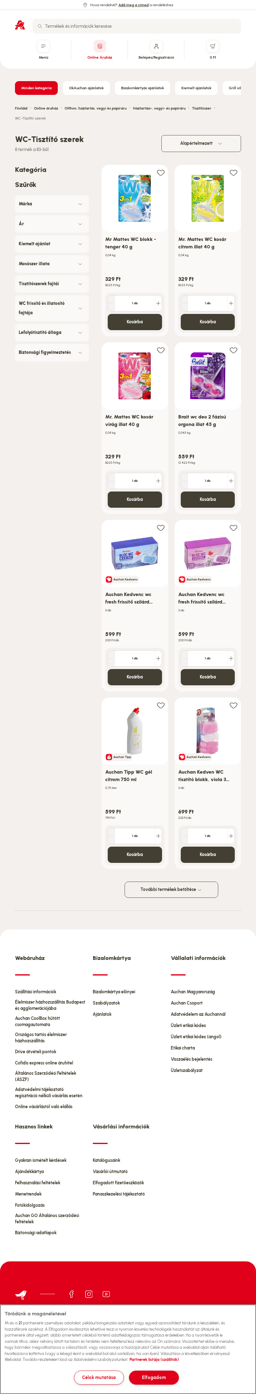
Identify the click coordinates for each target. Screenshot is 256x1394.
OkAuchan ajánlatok (86, 88)
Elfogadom (154, 1377)
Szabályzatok (106, 1003)
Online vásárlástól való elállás (43, 1106)
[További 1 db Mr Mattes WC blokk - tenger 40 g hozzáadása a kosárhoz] (158, 303)
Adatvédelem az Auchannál (198, 1014)
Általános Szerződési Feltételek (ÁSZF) (45, 1076)
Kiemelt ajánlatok (196, 88)
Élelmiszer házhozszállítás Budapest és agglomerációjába (50, 1005)
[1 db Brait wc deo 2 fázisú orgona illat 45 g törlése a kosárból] (184, 481)
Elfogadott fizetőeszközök (118, 1183)
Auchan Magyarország (193, 992)
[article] (134, 250)
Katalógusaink (106, 1160)
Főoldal (21, 108)
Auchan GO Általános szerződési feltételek (47, 1219)
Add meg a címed (133, 5)
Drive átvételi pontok (35, 1051)
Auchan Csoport (187, 1003)
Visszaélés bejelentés (191, 1059)
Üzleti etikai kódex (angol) (196, 1036)
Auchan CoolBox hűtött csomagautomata (37, 1021)
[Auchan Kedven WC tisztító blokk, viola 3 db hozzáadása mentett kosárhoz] (233, 705)
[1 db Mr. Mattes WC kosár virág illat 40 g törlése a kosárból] (111, 481)
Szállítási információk (35, 992)
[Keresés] (40, 26)
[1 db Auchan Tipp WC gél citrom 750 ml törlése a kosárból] (111, 836)
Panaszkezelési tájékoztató (119, 1194)
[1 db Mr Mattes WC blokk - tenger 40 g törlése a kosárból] (111, 303)
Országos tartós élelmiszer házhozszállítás (41, 1038)
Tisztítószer (201, 108)
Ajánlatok (102, 1014)
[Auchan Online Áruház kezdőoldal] (20, 25)
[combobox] (136, 26)
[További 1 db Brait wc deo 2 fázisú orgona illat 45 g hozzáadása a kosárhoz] (231, 481)
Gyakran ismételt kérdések (40, 1160)
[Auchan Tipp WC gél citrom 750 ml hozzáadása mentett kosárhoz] (161, 705)
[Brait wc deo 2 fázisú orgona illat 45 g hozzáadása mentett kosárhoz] (233, 350)
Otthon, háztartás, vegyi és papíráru (95, 108)
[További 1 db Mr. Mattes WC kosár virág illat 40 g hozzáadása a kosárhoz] (158, 481)
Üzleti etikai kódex (188, 1025)
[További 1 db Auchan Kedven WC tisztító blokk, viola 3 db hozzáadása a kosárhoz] (231, 836)
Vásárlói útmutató (110, 1171)
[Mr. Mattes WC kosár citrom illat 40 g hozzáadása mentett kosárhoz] (233, 172)
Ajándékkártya (29, 1171)
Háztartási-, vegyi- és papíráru (159, 108)
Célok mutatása (99, 1377)
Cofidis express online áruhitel (44, 1063)
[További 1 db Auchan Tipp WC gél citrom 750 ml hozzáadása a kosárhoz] (158, 836)
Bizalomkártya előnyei (114, 992)
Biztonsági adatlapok (36, 1232)
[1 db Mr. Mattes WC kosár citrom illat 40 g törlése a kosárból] (184, 303)
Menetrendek (28, 1194)
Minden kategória (36, 88)
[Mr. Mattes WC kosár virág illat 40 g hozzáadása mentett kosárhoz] (161, 350)
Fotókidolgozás (30, 1205)
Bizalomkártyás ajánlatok (142, 88)
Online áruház (46, 108)
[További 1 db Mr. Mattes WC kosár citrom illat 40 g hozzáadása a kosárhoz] (231, 303)
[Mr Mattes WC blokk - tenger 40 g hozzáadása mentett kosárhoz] (161, 172)
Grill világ (237, 88)
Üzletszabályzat (187, 1070)
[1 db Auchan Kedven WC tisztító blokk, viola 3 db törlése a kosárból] (184, 836)
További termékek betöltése (168, 889)
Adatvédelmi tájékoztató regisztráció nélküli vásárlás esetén (48, 1092)
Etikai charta (183, 1048)
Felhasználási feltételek (37, 1183)
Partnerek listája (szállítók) (154, 1359)
